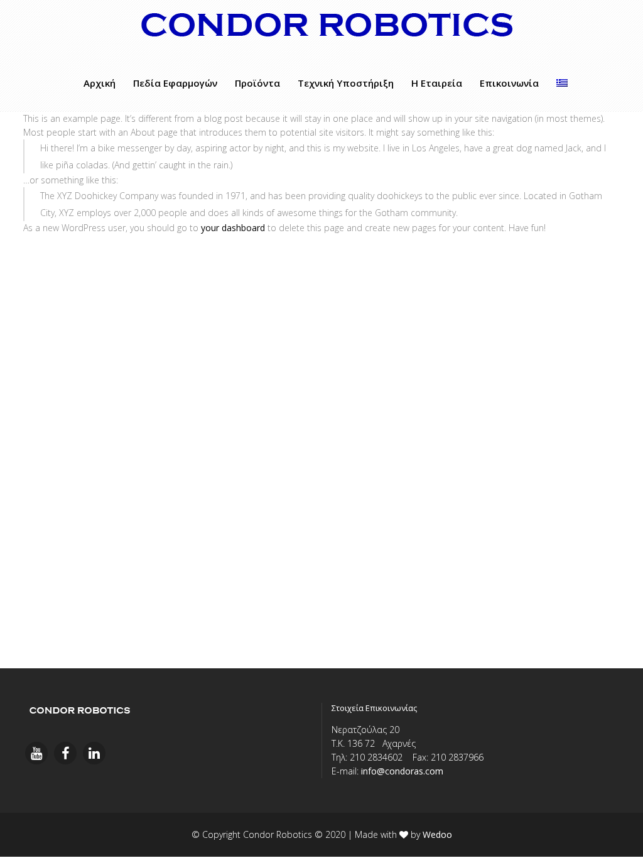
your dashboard (233, 228)
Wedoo (437, 834)
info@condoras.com (402, 771)
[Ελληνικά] (562, 83)
